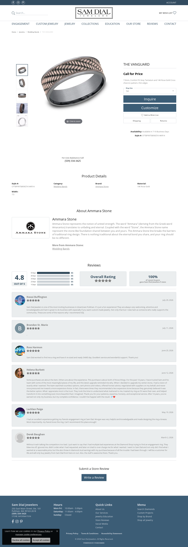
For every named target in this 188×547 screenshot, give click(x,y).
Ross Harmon (34, 347)
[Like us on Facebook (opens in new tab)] (13, 2)
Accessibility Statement (111, 533)
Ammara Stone (102, 186)
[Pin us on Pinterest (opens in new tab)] (23, 2)
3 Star (33, 278)
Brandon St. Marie (37, 325)
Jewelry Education (104, 516)
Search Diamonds (146, 509)
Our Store (133, 23)
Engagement (21, 23)
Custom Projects (145, 512)
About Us (99, 509)
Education (112, 23)
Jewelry (69, 23)
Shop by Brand (144, 516)
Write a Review (94, 477)
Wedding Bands (33, 32)
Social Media (101, 523)
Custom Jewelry (47, 23)
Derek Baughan (36, 434)
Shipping (137, 121)
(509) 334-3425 (73, 160)
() (72, 273)
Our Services (101, 512)
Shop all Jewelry (145, 520)
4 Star (33, 276)
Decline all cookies (21, 540)
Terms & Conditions (89, 533)
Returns (163, 121)
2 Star (33, 281)
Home (14, 32)
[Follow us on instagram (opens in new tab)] (18, 2)
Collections (90, 23)
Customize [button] (149, 107)
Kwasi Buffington (37, 297)
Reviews (152, 23)
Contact (170, 23)
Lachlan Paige (35, 409)
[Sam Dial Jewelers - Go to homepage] (94, 13)
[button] (171, 2)
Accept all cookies (41, 540)
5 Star (33, 273)
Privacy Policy (72, 533)
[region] (73, 95)
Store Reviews (102, 520)
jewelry (22, 32)
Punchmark (99, 543)
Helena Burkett (36, 369)
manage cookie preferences (28, 534)
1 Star (33, 284)
